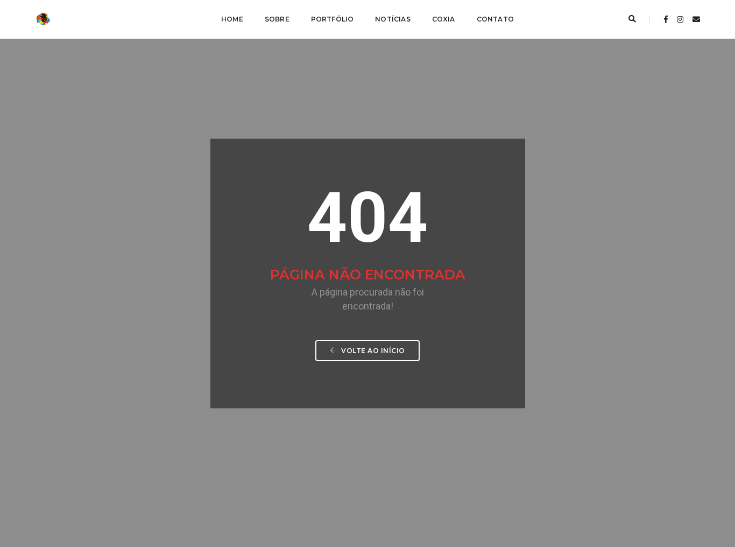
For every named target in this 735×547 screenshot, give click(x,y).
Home (232, 19)
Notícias (392, 19)
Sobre (277, 19)
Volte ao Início (372, 351)
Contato (495, 19)
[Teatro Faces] (50, 19)
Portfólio (332, 19)
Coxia (443, 19)
